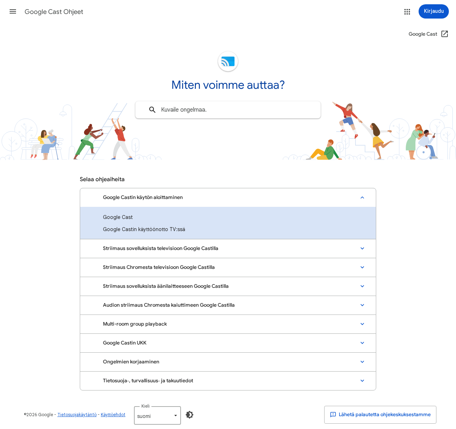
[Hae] (152, 109)
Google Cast (118, 217)
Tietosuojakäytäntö (77, 414)
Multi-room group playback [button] (135, 324)
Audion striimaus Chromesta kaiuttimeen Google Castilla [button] (169, 305)
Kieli (145, 406)
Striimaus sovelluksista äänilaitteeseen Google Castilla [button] (166, 286)
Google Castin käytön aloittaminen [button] (143, 197)
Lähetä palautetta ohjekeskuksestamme (384, 415)
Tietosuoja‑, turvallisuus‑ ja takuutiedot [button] (148, 381)
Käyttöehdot (113, 414)
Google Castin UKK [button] (124, 343)
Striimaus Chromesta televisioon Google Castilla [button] (159, 267)
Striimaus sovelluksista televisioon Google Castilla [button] (160, 248)
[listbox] (157, 415)
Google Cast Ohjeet (54, 12)
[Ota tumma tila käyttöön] (189, 414)
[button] (12, 11)
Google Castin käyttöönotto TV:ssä (144, 229)
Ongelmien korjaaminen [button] (131, 362)
